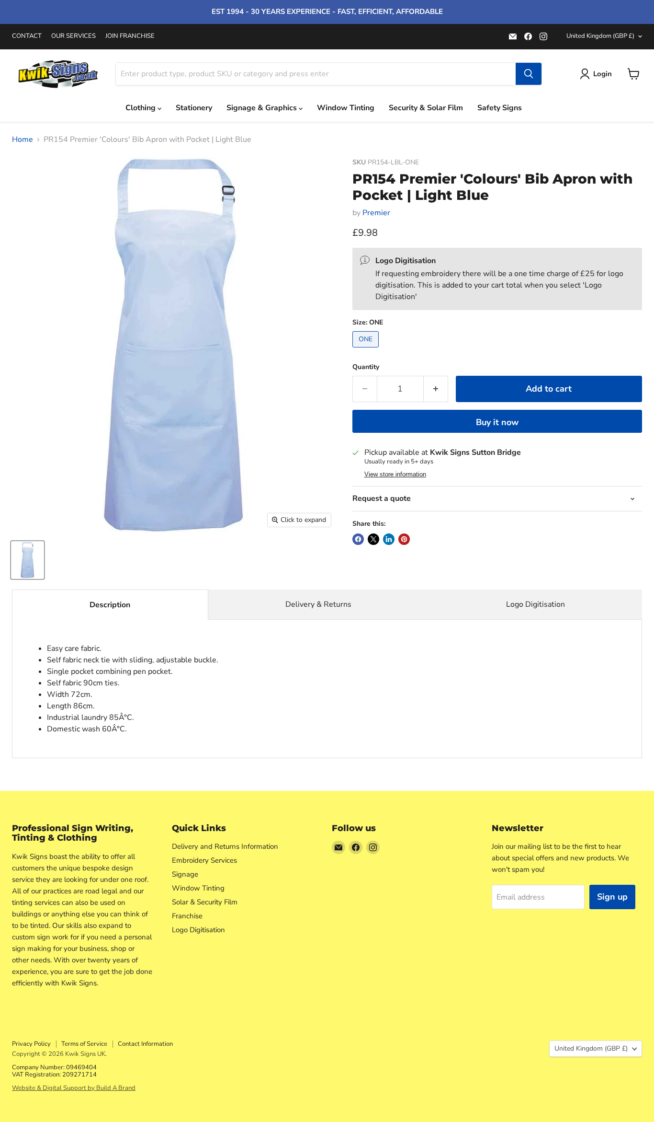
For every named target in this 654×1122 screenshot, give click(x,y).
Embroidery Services (204, 860)
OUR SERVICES (73, 36)
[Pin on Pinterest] (404, 539)
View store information (395, 474)
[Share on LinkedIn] (389, 539)
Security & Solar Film (426, 108)
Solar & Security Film (204, 902)
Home (22, 139)
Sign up (612, 896)
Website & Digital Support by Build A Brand (73, 1088)
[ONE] (366, 350)
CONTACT (27, 36)
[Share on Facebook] (358, 539)
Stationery (194, 108)
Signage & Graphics (262, 108)
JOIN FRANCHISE (130, 36)
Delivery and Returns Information (225, 846)
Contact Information (145, 1044)
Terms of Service (84, 1044)
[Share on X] (373, 539)
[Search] (528, 74)
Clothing (141, 108)
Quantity (365, 367)
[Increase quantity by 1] (436, 389)
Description (110, 605)
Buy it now (497, 422)
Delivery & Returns (318, 604)
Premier (376, 213)
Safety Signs (499, 108)
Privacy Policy (31, 1044)
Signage (185, 874)
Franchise (187, 916)
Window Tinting (345, 108)
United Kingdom (600, 36)
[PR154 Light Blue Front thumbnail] (27, 560)
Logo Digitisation (535, 604)
